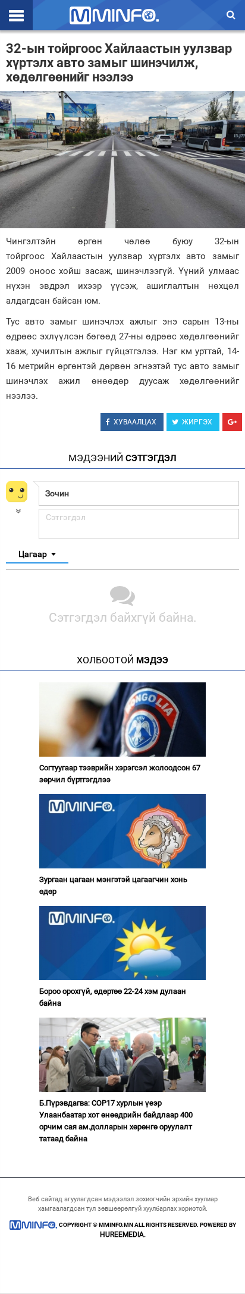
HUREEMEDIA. (123, 1234)
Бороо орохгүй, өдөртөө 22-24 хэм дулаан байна (112, 997)
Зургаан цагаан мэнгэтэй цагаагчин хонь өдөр (113, 885)
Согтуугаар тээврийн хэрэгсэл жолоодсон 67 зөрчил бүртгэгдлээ (119, 773)
